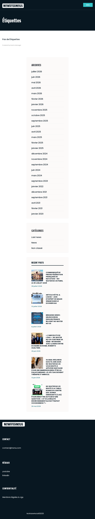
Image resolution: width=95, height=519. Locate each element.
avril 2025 (36, 131)
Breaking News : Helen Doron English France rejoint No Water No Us (54, 319)
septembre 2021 (39, 197)
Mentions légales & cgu (12, 497)
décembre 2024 (39, 153)
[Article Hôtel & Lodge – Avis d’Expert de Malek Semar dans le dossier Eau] (37, 298)
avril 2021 (35, 202)
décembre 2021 (39, 192)
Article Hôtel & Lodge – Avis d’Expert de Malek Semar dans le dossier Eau (54, 299)
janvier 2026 (37, 104)
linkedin (5, 475)
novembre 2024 (39, 159)
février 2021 (37, 208)
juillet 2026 (36, 71)
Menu (88, 5)
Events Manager (15, 45)
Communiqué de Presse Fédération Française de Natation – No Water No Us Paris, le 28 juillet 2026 (47, 277)
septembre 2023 (39, 181)
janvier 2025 (37, 148)
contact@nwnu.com (11, 448)
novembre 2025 (39, 109)
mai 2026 (36, 82)
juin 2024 (35, 170)
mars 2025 (36, 137)
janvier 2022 (37, 186)
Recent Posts (37, 262)
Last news (36, 237)
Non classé (36, 248)
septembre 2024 (39, 164)
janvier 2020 (37, 213)
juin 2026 (35, 77)
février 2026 (37, 99)
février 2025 (37, 142)
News (34, 242)
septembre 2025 (39, 120)
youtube (6, 471)
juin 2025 (35, 126)
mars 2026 (36, 93)
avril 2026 (36, 88)
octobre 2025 (38, 115)
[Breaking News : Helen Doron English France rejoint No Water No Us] (37, 318)
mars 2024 (36, 175)
